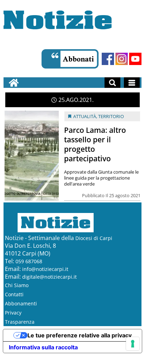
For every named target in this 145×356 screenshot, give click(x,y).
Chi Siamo (17, 285)
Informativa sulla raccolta (43, 347)
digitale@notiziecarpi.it (49, 276)
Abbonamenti (21, 303)
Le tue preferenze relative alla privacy (79, 335)
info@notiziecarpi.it (45, 269)
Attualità (84, 116)
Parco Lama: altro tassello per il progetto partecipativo (95, 144)
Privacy (13, 312)
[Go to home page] (13, 82)
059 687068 (28, 261)
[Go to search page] (112, 82)
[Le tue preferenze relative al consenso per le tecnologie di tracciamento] (132, 343)
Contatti (14, 294)
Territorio (111, 116)
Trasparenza (19, 321)
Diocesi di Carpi (93, 238)
